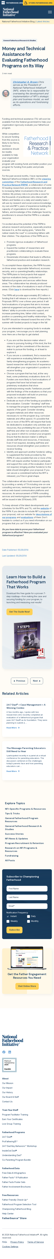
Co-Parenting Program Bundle (16, 1160)
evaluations (27, 517)
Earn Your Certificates (12, 1119)
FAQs (4, 1242)
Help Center (8, 1213)
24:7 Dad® (7, 1137)
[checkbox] (27, 919)
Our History (7, 1092)
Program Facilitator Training (15, 1114)
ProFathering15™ (10, 1141)
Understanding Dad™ (12, 1155)
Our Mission (7, 1083)
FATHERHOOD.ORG (14, 3)
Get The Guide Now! (19, 611)
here (16, 289)
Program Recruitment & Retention (24, 843)
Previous (20, 681)
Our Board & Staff (10, 1097)
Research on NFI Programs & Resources (21, 849)
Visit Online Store (27, 986)
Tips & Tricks (12, 813)
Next (35, 681)
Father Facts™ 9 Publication (15, 1177)
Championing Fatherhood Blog (16, 1209)
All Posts (10, 860)
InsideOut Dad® (9, 1150)
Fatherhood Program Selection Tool (19, 1204)
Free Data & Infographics (14, 1173)
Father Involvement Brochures (16, 1186)
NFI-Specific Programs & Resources (25, 808)
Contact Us (7, 1101)
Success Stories (14, 833)
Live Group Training (11, 1124)
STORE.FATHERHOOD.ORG (40, 3)
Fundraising (11, 855)
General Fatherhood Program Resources (21, 820)
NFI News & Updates (16, 838)
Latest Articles (43, 21)
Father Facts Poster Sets (13, 1182)
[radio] (16, 917)
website (44, 508)
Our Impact (7, 1088)
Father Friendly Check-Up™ (15, 1200)
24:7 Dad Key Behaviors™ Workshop (19, 1146)
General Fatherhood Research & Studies (19, 40)
